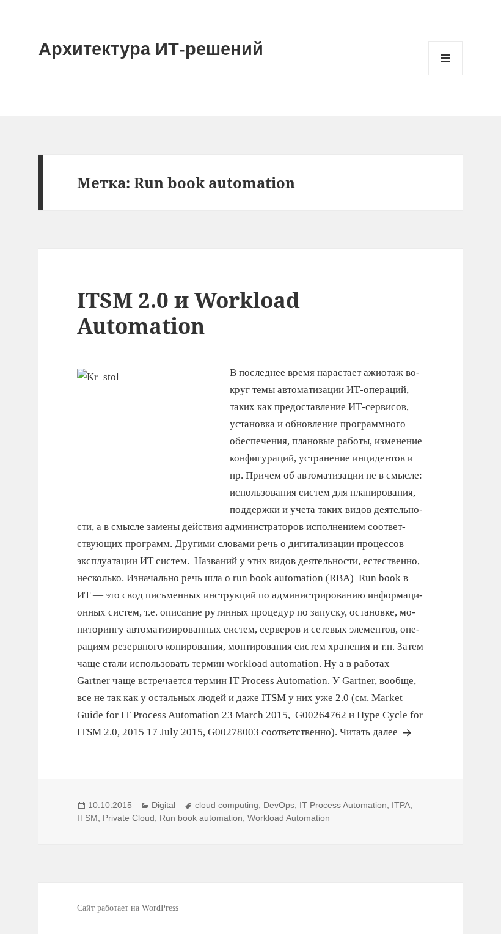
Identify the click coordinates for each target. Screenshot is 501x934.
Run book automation (201, 818)
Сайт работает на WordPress (127, 908)
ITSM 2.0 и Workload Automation (188, 312)
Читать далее (377, 732)
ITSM (87, 818)
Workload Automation (288, 818)
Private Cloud (129, 818)
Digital (163, 805)
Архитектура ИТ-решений (150, 49)
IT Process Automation (343, 805)
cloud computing (226, 805)
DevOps (278, 805)
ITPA (401, 805)
